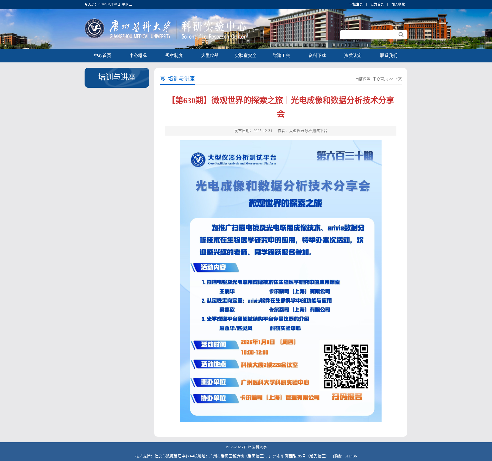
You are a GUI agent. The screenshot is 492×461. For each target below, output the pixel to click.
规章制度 (174, 55)
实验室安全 (246, 55)
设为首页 (377, 4)
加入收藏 (398, 4)
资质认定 (353, 55)
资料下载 (317, 55)
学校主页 (356, 4)
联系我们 (388, 55)
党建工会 (281, 55)
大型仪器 (210, 55)
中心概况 (138, 55)
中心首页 (102, 55)
